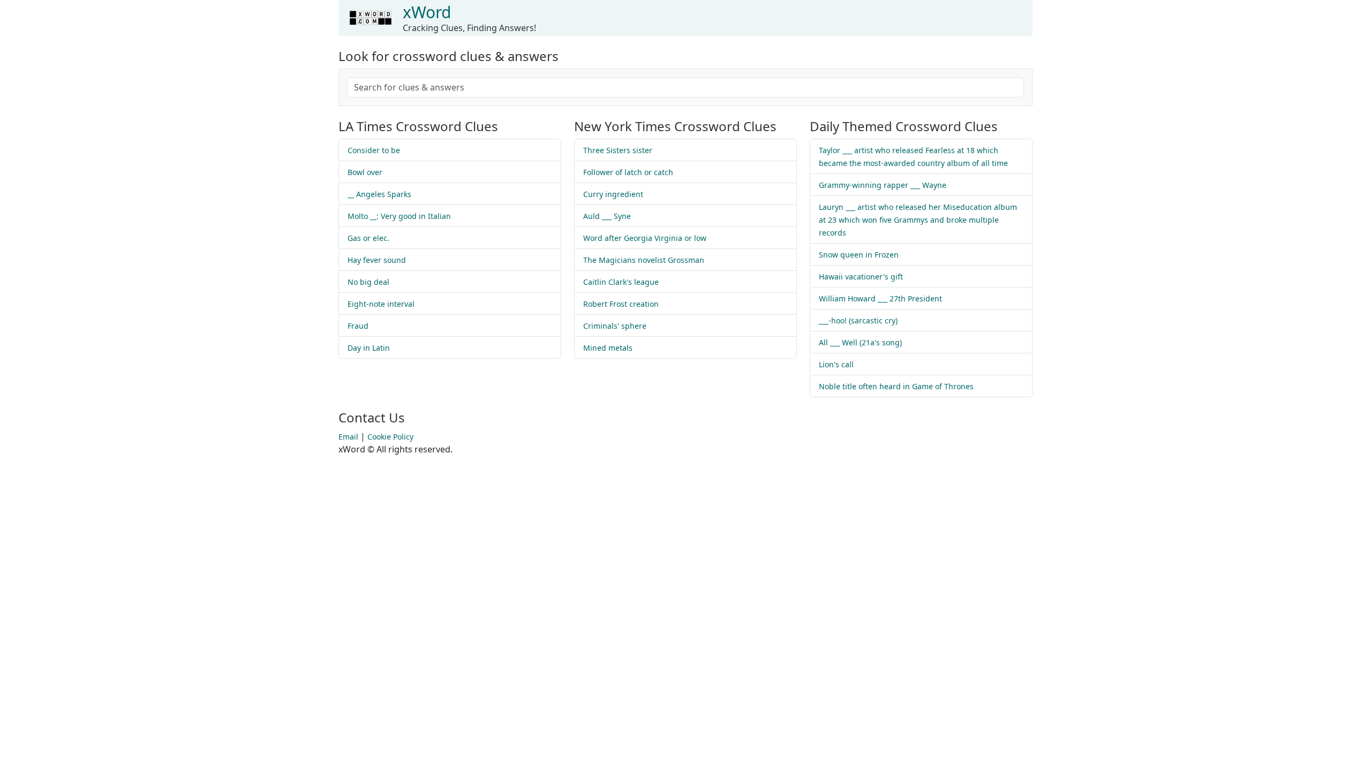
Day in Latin (369, 348)
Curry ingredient (613, 194)
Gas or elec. (368, 238)
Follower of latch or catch (628, 172)
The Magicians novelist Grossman (643, 260)
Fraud (358, 326)
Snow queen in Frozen (859, 255)
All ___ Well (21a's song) (860, 342)
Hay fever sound (377, 260)
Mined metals (607, 348)
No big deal (368, 282)
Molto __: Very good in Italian (399, 216)
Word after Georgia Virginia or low (644, 238)
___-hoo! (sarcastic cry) (858, 320)
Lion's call (836, 364)
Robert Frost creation (621, 304)
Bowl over (365, 172)
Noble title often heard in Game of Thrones (896, 386)
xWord (427, 12)
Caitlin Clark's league (621, 282)
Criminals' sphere (614, 326)
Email (348, 437)
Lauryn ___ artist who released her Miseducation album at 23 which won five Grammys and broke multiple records (918, 220)
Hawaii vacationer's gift (861, 276)
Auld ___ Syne (607, 216)
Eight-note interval (381, 304)
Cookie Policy (390, 437)
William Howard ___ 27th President (880, 298)
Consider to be (374, 150)
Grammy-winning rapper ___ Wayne (882, 185)
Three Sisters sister (617, 150)
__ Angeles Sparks (379, 194)
